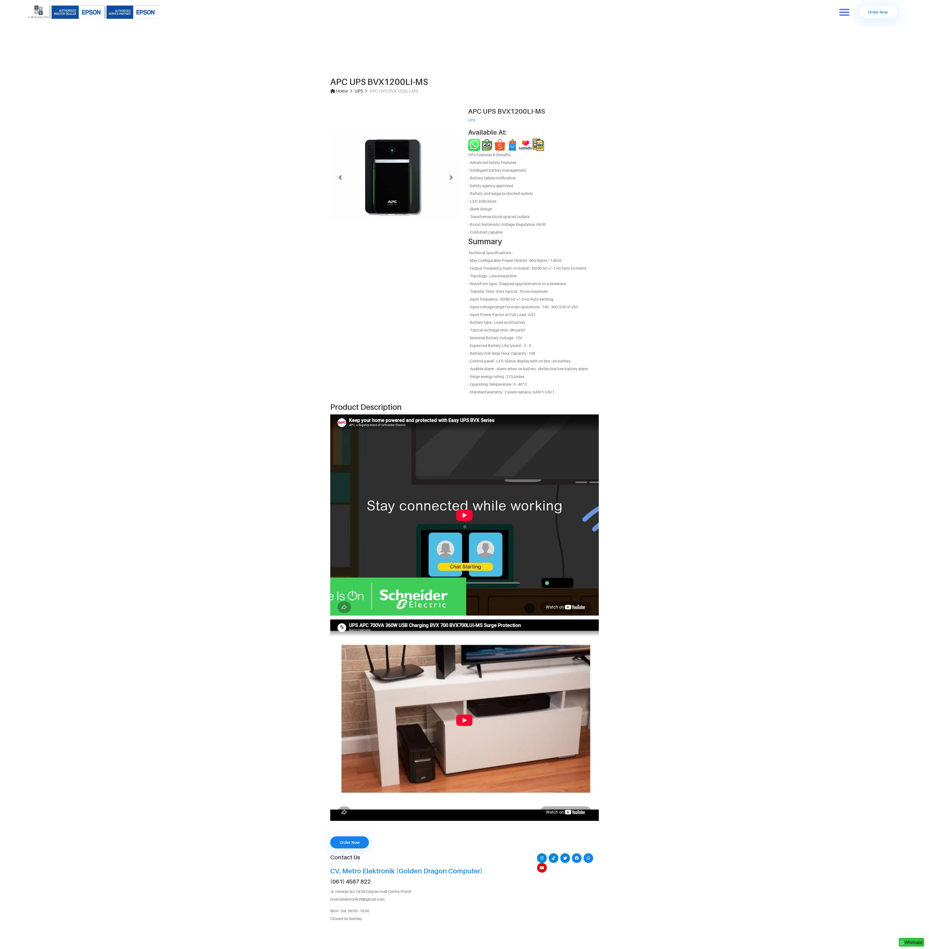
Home (341, 91)
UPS (358, 91)
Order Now (878, 12)
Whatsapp (913, 942)
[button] (340, 177)
